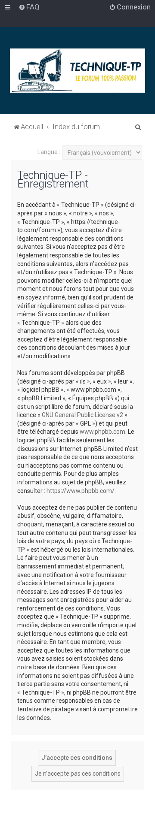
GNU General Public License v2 (82, 414)
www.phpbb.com (102, 431)
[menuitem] (29, 7)
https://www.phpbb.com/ (80, 490)
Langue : (48, 151)
